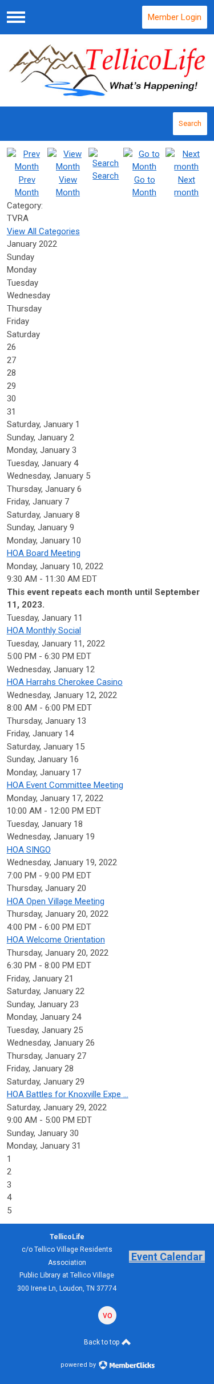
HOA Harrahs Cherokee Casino (65, 682)
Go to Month (144, 186)
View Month (68, 186)
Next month (186, 186)
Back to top (102, 1342)
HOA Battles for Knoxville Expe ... (67, 1094)
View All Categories (43, 231)
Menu (16, 17)
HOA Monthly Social (44, 630)
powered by (79, 1365)
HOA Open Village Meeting (55, 901)
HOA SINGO (29, 850)
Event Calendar (167, 1257)
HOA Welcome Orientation (56, 940)
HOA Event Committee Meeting (65, 785)
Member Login (174, 17)
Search (190, 123)
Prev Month (27, 186)
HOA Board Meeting (43, 553)
